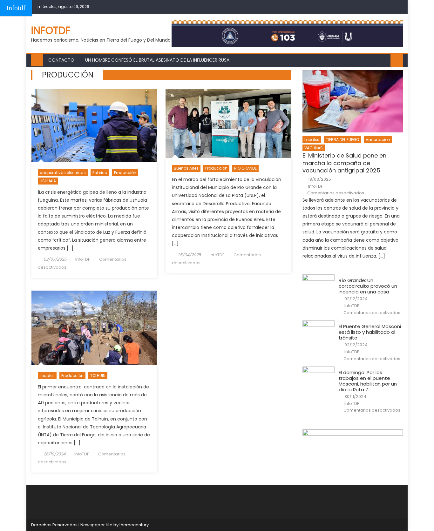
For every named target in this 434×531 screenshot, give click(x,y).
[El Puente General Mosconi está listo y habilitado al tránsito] (318, 331)
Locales (47, 375)
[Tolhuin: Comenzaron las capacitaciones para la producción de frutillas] (94, 328)
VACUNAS (313, 148)
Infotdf (15, 8)
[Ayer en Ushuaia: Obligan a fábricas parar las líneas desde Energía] (94, 126)
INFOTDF (51, 30)
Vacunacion (378, 139)
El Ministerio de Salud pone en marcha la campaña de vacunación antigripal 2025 (344, 163)
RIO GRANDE (245, 168)
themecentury (134, 525)
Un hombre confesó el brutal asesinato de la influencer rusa (157, 60)
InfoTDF (82, 259)
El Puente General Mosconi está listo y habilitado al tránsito (370, 332)
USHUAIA (48, 181)
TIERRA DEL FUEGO (342, 139)
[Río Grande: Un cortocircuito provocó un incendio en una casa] (318, 285)
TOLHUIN (97, 375)
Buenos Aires (186, 168)
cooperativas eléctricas (63, 172)
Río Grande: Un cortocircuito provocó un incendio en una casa (368, 286)
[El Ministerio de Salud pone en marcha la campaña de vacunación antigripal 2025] (352, 101)
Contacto (61, 60)
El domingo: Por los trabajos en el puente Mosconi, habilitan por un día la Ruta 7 (368, 381)
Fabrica (99, 172)
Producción (125, 172)
